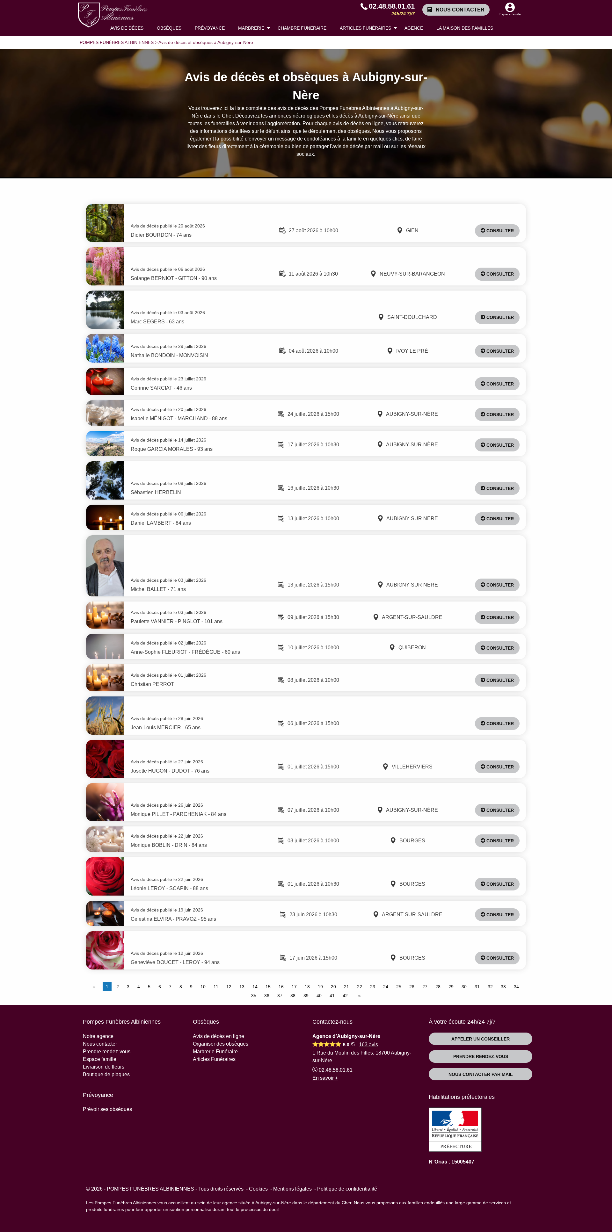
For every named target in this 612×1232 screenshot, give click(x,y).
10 (203, 986)
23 (372, 986)
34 (516, 986)
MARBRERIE (251, 28)
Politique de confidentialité (347, 1189)
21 (346, 986)
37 (279, 995)
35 (253, 995)
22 (359, 986)
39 (306, 995)
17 (294, 986)
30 (464, 986)
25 (398, 986)
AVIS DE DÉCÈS (126, 28)
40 (319, 995)
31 (477, 986)
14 (255, 986)
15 (268, 986)
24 (385, 986)
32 (490, 986)
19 (320, 986)
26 (411, 986)
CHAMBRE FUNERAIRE (302, 28)
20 (333, 986)
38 (292, 995)
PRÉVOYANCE (210, 28)
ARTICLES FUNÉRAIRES (365, 28)
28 (438, 986)
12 (228, 986)
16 (281, 986)
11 (216, 986)
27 (424, 986)
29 (451, 986)
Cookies (258, 1189)
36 (266, 995)
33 (503, 986)
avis (368, 1044)
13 (241, 986)
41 (332, 995)
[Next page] (358, 995)
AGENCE (413, 28)
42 (345, 995)
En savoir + (325, 1078)
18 (307, 986)
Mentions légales (292, 1189)
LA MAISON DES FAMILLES (464, 28)
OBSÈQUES (169, 28)
